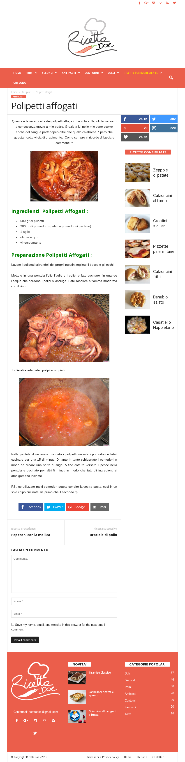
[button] (171, 78)
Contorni (92, 72)
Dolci (111, 72)
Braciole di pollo (103, 534)
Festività (130, 707)
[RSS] (167, 3)
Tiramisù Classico (100, 672)
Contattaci (158, 757)
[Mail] (160, 3)
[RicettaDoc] (92, 37)
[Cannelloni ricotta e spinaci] (77, 697)
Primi (29, 72)
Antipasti (69, 72)
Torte (128, 714)
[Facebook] (139, 3)
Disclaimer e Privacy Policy (102, 757)
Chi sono (19, 82)
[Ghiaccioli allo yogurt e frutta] (77, 716)
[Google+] (146, 3)
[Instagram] (153, 3)
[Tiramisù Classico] (77, 677)
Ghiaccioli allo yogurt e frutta (102, 713)
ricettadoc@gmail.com (43, 712)
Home (17, 72)
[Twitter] (174, 3)
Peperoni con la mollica (30, 534)
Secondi (47, 72)
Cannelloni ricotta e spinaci (101, 693)
